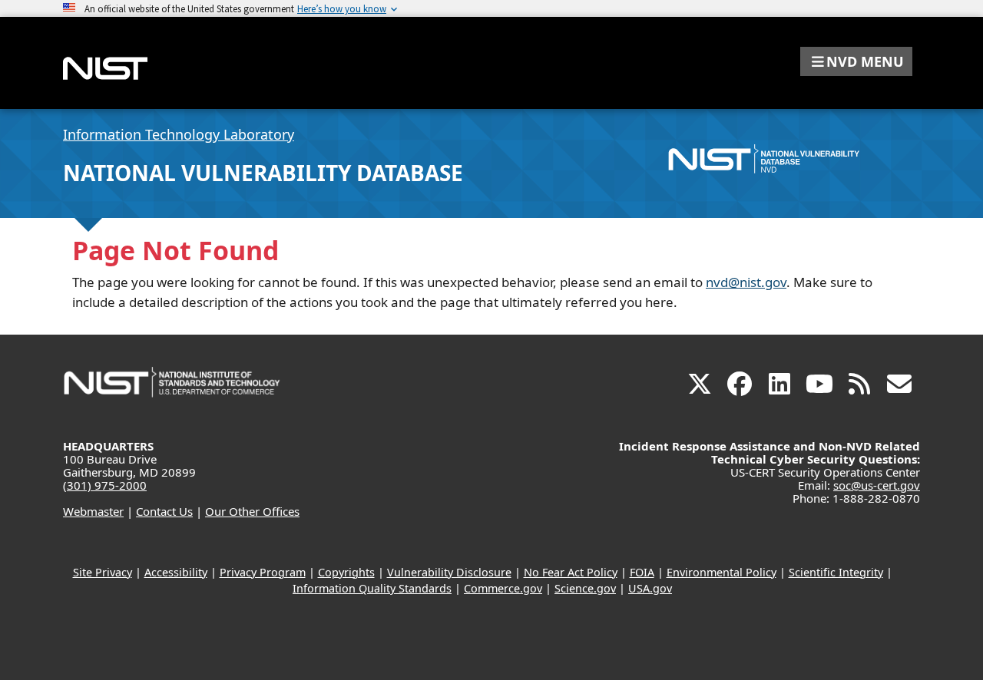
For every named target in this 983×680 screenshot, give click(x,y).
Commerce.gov (503, 588)
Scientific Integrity (836, 572)
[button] (856, 61)
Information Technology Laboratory (178, 134)
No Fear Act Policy (570, 572)
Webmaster (93, 511)
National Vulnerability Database (263, 172)
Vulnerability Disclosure (449, 572)
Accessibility (175, 572)
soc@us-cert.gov (876, 485)
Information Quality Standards (372, 588)
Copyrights (346, 572)
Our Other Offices (252, 511)
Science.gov (585, 588)
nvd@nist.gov (746, 282)
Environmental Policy (721, 572)
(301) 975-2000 (105, 485)
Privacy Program (263, 572)
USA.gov (650, 588)
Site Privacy (102, 572)
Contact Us (164, 511)
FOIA (642, 572)
